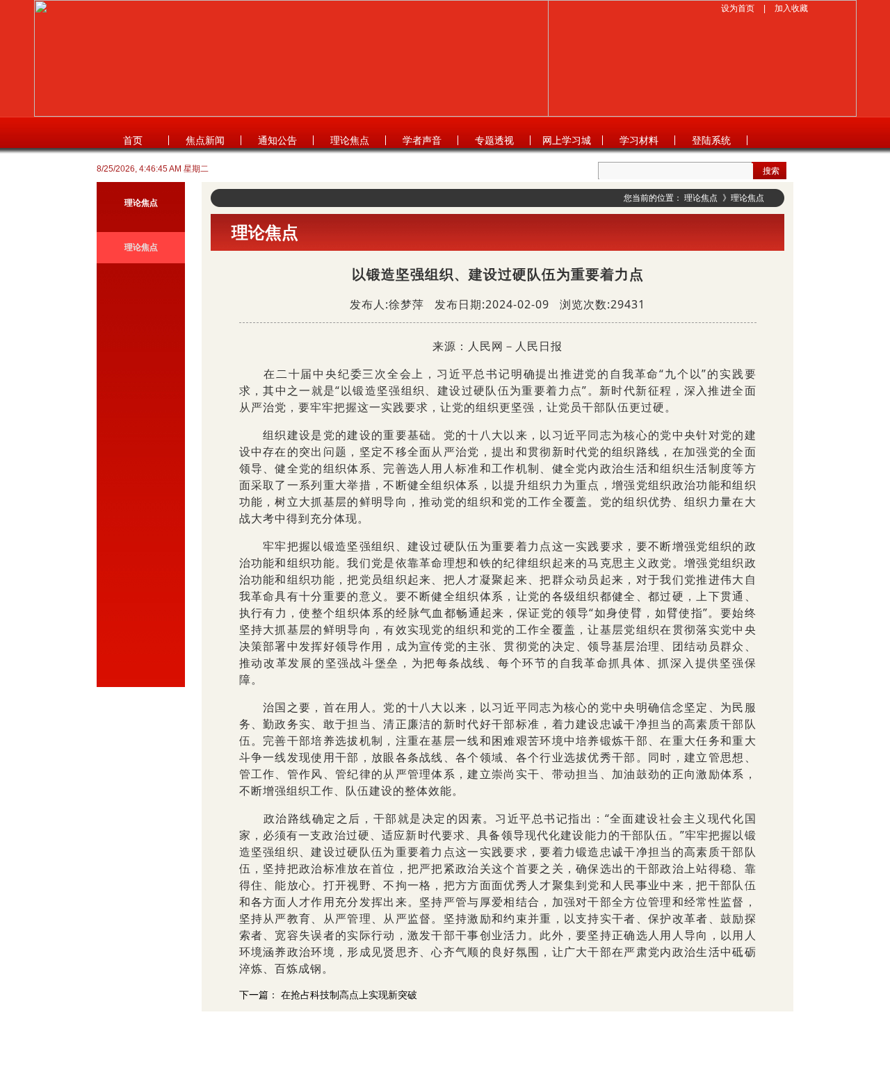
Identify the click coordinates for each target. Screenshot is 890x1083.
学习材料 (639, 140)
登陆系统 (711, 140)
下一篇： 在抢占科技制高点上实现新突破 (328, 994)
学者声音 (422, 140)
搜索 (771, 171)
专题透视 (494, 140)
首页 (133, 140)
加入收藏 (791, 8)
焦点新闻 (205, 140)
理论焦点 (349, 140)
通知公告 (277, 140)
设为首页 (737, 8)
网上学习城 (566, 140)
